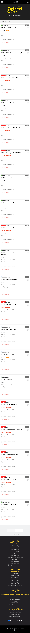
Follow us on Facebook (16, 620)
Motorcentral (19, 630)
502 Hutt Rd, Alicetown (15, 17)
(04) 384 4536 (15, 549)
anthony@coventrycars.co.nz (15, 604)
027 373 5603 (15, 563)
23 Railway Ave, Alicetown (15, 15)
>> (21, 531)
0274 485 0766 (15, 603)
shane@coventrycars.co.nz (15, 585)
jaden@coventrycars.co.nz (15, 565)
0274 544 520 (15, 555)
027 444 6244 (15, 584)
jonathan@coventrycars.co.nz (15, 557)
